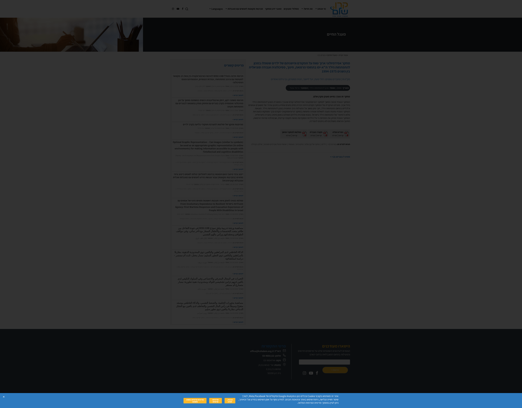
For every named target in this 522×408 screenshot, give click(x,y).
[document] (261, 204)
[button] (4, 397)
